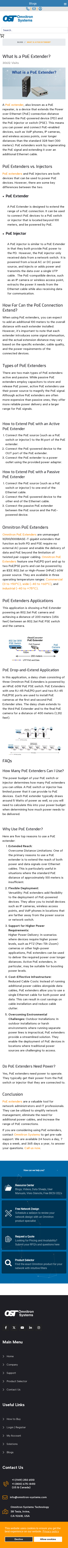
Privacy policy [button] (51, 1531)
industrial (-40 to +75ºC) (20, 588)
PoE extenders (12, 174)
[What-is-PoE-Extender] (34, 83)
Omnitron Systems (27, 1134)
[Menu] (66, 19)
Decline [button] (19, 1539)
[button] (34, 1188)
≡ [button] (65, 3)
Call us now (32, 1148)
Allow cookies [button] (48, 1539)
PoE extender (14, 105)
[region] (34, 1222)
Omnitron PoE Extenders (19, 534)
